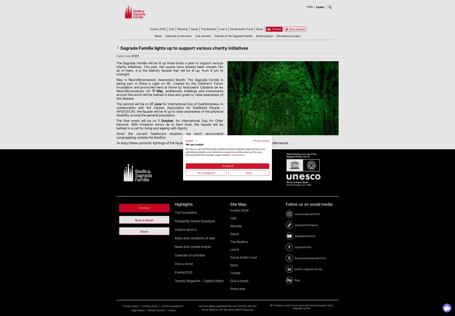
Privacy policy (261, 140)
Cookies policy (237, 155)
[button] (192, 141)
